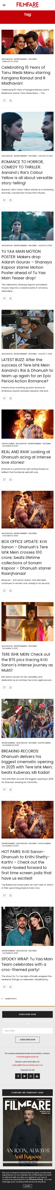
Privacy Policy (36, 1179)
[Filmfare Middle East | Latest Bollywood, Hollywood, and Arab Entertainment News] (27, 5)
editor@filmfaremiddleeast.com (27, 1065)
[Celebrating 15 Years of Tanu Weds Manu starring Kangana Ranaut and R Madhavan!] (27, 42)
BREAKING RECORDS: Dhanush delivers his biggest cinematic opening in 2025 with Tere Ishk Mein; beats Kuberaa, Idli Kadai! (27, 762)
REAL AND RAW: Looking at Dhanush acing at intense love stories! (26, 457)
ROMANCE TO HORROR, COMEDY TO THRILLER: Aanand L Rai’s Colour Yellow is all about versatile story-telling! (27, 172)
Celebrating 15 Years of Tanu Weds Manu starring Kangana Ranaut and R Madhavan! (25, 75)
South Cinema (8, 443)
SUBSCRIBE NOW (27, 1039)
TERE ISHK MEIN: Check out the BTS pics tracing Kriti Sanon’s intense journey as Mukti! (27, 662)
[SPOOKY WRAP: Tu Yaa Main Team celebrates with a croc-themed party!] (27, 926)
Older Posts (10, 998)
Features (33, 59)
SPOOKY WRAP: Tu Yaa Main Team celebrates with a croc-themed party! (27, 964)
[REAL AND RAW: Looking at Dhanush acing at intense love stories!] (27, 424)
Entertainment (20, 59)
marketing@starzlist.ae (28, 1056)
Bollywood (7, 59)
